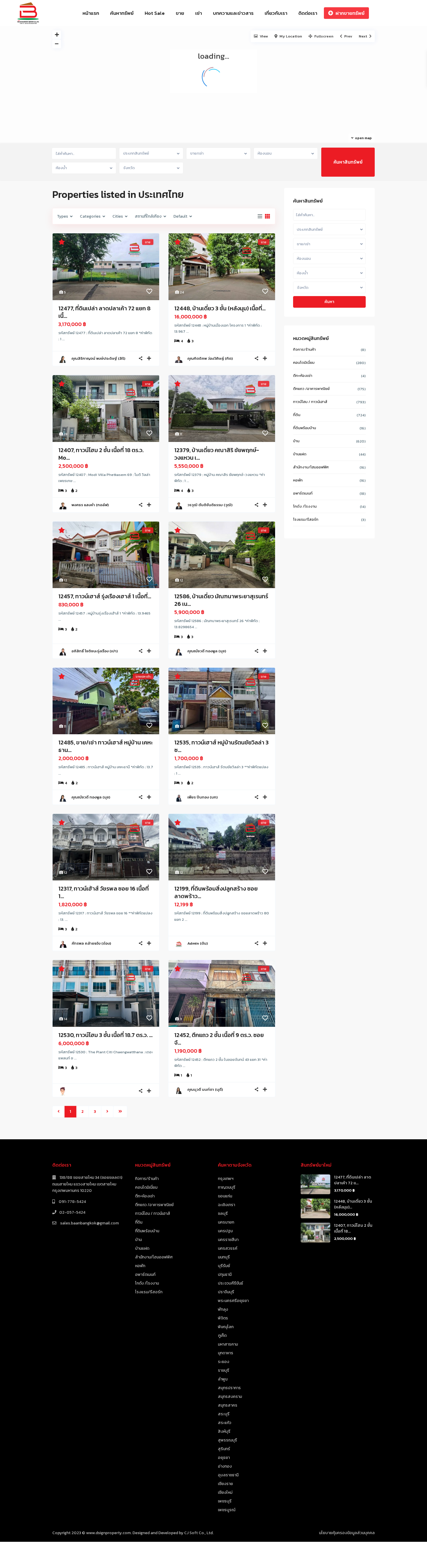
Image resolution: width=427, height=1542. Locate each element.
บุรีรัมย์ (224, 1266)
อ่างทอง (225, 1466)
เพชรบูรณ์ (226, 1510)
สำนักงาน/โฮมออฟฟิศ (311, 467)
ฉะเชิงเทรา (226, 1205)
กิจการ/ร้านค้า (304, 349)
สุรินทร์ (224, 1449)
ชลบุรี (223, 1213)
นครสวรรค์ (227, 1248)
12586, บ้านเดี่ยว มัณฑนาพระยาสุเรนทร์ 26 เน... (221, 600)
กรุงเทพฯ (226, 1179)
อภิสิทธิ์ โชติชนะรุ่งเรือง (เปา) (94, 651)
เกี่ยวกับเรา (276, 13)
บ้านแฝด (299, 454)
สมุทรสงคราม (230, 1397)
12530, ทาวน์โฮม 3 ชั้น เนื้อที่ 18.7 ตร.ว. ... (105, 1035)
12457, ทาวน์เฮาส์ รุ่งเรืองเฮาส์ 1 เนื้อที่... (104, 596)
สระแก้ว (224, 1423)
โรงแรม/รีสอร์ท (305, 519)
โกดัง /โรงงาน (305, 506)
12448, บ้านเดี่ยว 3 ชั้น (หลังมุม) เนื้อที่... (219, 308)
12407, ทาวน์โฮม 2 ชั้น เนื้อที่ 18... (353, 1228)
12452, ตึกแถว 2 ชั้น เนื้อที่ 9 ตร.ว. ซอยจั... (219, 1039)
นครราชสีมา (228, 1240)
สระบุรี (223, 1414)
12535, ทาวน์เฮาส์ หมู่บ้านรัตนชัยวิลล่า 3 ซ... (221, 746)
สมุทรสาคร (227, 1405)
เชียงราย (225, 1484)
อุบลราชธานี (228, 1475)
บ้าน (296, 441)
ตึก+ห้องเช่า (302, 375)
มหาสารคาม (228, 1344)
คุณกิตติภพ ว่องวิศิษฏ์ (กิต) (210, 358)
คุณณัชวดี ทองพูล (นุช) (206, 651)
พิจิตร (223, 1318)
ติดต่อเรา (307, 13)
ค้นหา (329, 302)
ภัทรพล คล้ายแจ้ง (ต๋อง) (91, 943)
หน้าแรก (90, 13)
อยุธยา (224, 1458)
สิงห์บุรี (224, 1431)
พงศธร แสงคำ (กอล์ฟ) (90, 505)
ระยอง (223, 1362)
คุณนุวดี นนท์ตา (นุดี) (205, 1089)
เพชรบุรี (225, 1501)
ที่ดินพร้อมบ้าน (304, 428)
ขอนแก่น (225, 1196)
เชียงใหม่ (225, 1492)
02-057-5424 (72, 1212)
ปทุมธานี (225, 1274)
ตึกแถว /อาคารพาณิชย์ (311, 388)
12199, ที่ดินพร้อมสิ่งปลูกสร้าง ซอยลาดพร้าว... (216, 892)
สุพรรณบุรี (227, 1440)
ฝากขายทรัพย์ (350, 13)
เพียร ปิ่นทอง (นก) (202, 797)
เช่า (198, 13)
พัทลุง (223, 1309)
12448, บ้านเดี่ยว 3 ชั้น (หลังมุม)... (353, 1204)
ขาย (180, 13)
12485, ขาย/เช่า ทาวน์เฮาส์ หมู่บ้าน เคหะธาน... (105, 746)
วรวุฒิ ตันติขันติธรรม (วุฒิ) (209, 505)
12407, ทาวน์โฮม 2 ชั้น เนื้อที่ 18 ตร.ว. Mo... (100, 454)
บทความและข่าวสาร (233, 13)
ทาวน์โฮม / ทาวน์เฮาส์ (310, 401)
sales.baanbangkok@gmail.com (89, 1223)
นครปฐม (225, 1231)
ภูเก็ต (222, 1336)
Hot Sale (155, 13)
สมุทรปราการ (229, 1388)
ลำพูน (222, 1379)
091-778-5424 (72, 1202)
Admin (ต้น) (197, 943)
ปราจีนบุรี (226, 1292)
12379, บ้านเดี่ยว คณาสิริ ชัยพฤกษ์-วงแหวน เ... (216, 454)
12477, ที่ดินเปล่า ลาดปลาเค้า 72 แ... (352, 1180)
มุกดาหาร (225, 1353)
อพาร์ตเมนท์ (303, 493)
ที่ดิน (296, 415)
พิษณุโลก (226, 1327)
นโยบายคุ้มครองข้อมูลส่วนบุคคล (347, 1533)
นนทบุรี (224, 1257)
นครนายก (226, 1222)
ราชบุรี (223, 1370)
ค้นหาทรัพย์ (122, 13)
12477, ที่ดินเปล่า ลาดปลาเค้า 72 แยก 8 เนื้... (104, 312)
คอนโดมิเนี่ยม (304, 362)
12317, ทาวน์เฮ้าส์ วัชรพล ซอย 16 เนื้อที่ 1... (103, 892)
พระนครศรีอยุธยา (233, 1301)
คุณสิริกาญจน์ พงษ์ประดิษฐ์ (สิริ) (98, 358)
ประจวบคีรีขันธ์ (230, 1283)
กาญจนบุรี (226, 1187)
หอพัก (298, 480)
